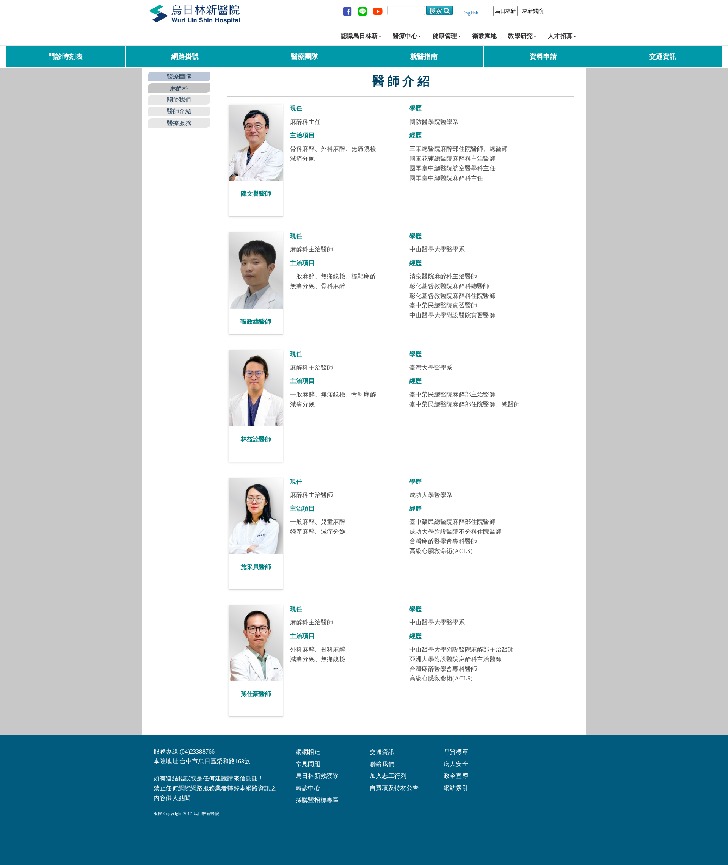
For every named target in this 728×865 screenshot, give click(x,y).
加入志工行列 (388, 776)
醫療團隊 (304, 56)
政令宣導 (456, 776)
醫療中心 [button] (405, 36)
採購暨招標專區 (317, 800)
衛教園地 (484, 36)
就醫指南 (424, 56)
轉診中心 (308, 788)
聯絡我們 (382, 764)
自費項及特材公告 (394, 788)
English (470, 13)
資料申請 (543, 56)
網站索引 (456, 788)
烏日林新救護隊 (317, 776)
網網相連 (308, 752)
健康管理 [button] (445, 36)
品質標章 (456, 752)
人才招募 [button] (560, 36)
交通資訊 (663, 56)
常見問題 (308, 764)
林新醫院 (533, 11)
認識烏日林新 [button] (359, 36)
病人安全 (456, 764)
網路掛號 (185, 56)
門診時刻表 (65, 56)
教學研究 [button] (520, 36)
